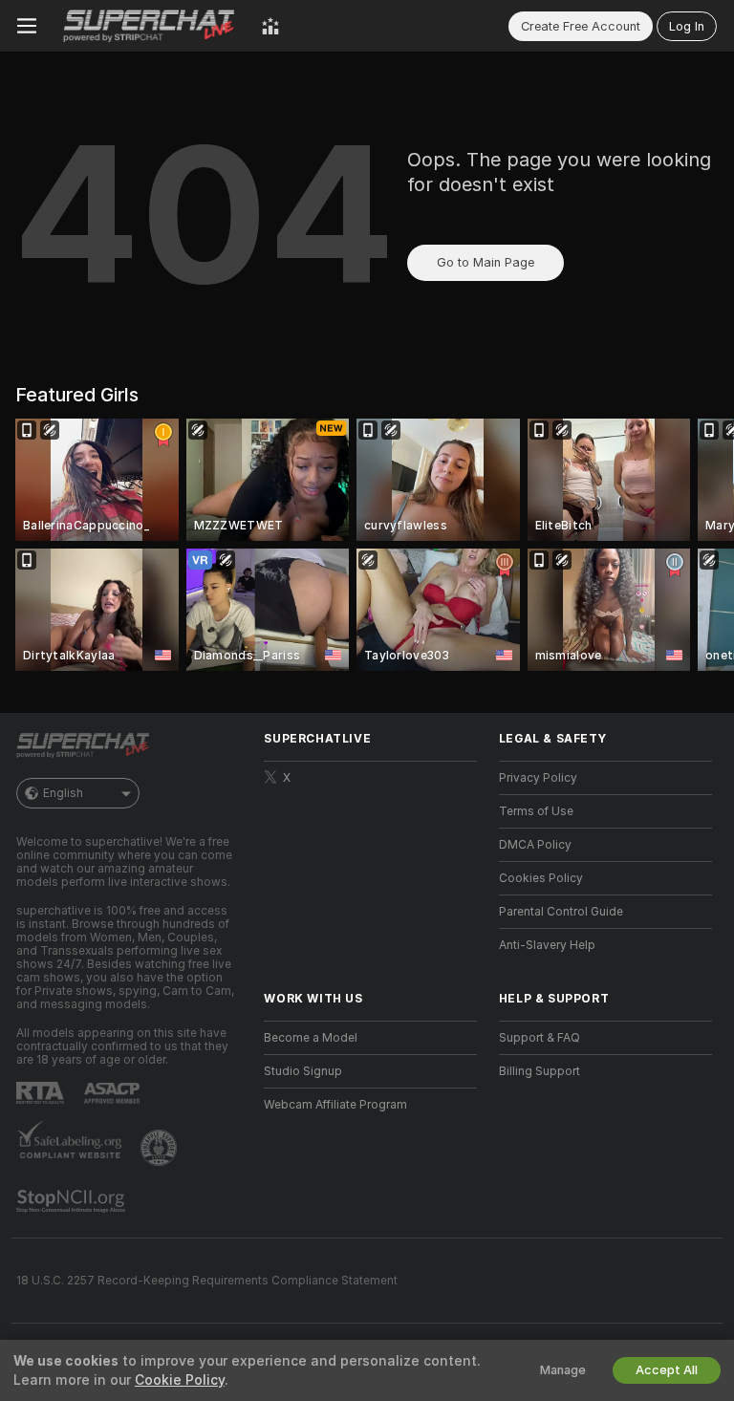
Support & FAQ (539, 1038)
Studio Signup (303, 1071)
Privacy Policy (538, 778)
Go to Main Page (485, 262)
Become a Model (310, 1038)
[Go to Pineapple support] (160, 1148)
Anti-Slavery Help (547, 945)
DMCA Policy (535, 844)
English (63, 793)
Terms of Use (536, 811)
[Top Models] (270, 26)
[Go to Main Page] (149, 26)
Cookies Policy (541, 878)
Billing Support (539, 1071)
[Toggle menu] (27, 26)
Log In (686, 26)
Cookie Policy (180, 1380)
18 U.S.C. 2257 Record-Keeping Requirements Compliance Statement (207, 1280)
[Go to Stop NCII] (72, 1201)
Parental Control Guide (561, 911)
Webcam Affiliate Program (335, 1104)
